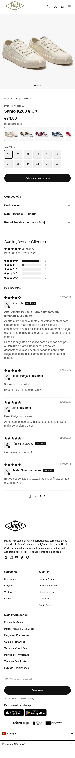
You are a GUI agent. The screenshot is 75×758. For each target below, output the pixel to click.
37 (28, 154)
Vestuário (9, 592)
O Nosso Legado (48, 585)
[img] (12, 297)
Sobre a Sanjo (47, 579)
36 (18, 154)
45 (47, 164)
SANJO (14, 699)
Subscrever (37, 690)
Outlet (7, 598)
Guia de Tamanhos (14, 641)
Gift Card (44, 598)
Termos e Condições (15, 648)
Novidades (10, 579)
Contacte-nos (46, 592)
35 (8, 154)
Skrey (31, 699)
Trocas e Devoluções (15, 661)
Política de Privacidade (16, 654)
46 (57, 164)
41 (8, 164)
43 (28, 164)
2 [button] (36, 496)
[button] (48, 6)
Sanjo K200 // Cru (24, 98)
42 (18, 164)
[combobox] (37, 733)
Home (7, 98)
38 (37, 154)
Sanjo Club (45, 605)
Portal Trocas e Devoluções (19, 628)
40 (57, 154)
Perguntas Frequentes (16, 635)
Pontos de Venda (13, 622)
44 (37, 164)
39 (47, 154)
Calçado (8, 585)
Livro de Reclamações (16, 667)
